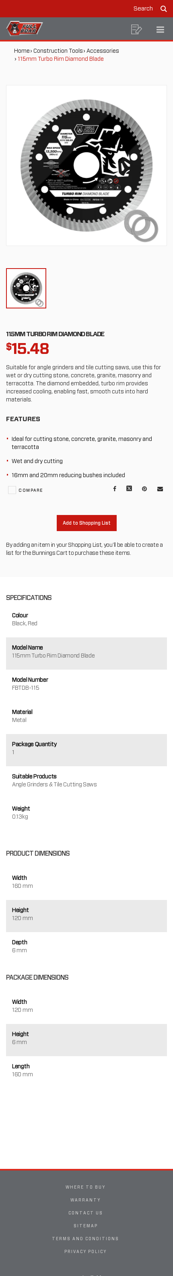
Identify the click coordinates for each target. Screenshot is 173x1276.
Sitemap (86, 1225)
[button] (137, 29)
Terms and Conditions (85, 1238)
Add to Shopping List (87, 523)
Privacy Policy (85, 1251)
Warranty (85, 1199)
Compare (31, 490)
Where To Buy (85, 1187)
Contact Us (85, 1212)
